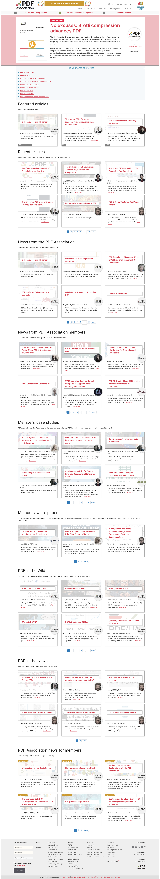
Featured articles (27, 72)
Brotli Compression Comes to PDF (36, 384)
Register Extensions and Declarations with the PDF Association (120, 768)
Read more (94, 140)
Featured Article (57, 21)
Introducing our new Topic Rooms (36, 768)
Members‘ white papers (30, 87)
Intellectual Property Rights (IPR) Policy (90, 877)
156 (88, 412)
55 (89, 322)
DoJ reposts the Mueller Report (122, 712)
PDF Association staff (134, 46)
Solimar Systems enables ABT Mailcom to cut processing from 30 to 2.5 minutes (37, 440)
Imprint (73, 877)
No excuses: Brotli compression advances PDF (85, 28)
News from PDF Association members (35, 81)
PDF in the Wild (26, 90)
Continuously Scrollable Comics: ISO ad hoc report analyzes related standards (125, 801)
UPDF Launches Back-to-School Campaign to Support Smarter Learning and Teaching (79, 384)
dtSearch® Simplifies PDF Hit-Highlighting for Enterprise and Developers (122, 350)
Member (128, 9)
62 (89, 232)
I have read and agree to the (22, 864)
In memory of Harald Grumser (35, 122)
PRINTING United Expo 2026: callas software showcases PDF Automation (124, 384)
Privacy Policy (20, 865)
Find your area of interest (80, 67)
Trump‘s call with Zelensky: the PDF (37, 712)
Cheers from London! (118, 293)
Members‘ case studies (29, 84)
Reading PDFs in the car (75, 588)
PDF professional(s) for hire (77, 802)
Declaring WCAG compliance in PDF (80, 203)
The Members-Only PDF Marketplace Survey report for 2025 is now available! (37, 801)
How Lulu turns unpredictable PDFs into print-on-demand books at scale (80, 440)
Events (86, 9)
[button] (109, 4)
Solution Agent (117, 4)
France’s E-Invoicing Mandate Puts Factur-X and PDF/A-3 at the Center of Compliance (37, 350)
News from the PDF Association (33, 78)
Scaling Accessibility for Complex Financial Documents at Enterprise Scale (80, 474)
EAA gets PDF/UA (29, 622)
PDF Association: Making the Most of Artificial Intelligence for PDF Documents (124, 260)
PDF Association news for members (34, 97)
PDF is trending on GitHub (76, 622)
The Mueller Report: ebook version (80, 712)
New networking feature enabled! (80, 768)
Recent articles (26, 75)
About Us (127, 4)
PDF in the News (27, 93)
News (80, 9)
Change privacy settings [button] (112, 877)
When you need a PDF (118, 588)
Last (93, 232)
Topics (93, 9)
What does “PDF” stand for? (34, 588)
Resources (102, 9)
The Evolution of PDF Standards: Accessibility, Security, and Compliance (79, 170)
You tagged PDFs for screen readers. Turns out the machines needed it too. (79, 122)
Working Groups (115, 9)
